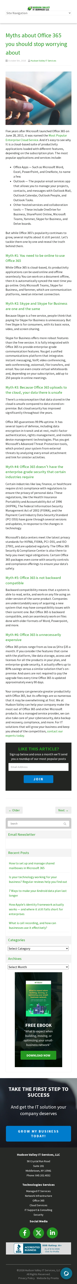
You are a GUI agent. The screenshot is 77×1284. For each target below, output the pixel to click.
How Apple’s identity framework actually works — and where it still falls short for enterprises (36, 909)
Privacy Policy (26, 1278)
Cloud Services (38, 1205)
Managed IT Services (38, 1191)
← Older (14, 810)
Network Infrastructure (38, 1196)
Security (38, 1214)
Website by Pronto (48, 1278)
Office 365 (38, 1200)
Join (38, 779)
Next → (63, 810)
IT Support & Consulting (38, 1210)
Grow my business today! (38, 1133)
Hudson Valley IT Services (43, 60)
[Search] (65, 824)
